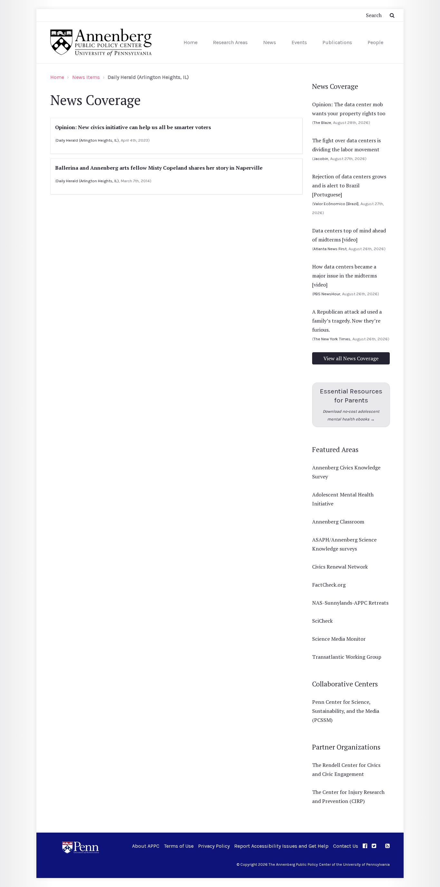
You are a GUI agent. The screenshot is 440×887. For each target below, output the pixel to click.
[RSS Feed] (387, 846)
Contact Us (345, 846)
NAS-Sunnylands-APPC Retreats (350, 602)
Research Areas (230, 42)
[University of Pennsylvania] (80, 847)
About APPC (145, 846)
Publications (337, 42)
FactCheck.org (329, 584)
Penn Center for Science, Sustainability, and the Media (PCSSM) (345, 710)
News (269, 42)
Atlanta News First (330, 248)
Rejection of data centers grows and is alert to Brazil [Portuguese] (349, 185)
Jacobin (320, 158)
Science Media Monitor (339, 638)
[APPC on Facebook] (365, 846)
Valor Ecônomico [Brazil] (336, 203)
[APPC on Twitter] (374, 846)
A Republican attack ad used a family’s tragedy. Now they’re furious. (347, 320)
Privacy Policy (214, 846)
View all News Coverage (350, 358)
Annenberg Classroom (338, 521)
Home (190, 42)
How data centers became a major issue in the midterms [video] (344, 275)
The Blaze (322, 122)
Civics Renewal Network (340, 566)
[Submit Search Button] (392, 15)
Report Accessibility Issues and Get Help (281, 846)
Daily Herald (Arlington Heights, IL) (87, 140)
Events (299, 42)
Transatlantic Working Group (346, 656)
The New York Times (331, 338)
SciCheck (322, 620)
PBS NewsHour (326, 293)
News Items (86, 77)
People (375, 42)
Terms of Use (179, 846)
